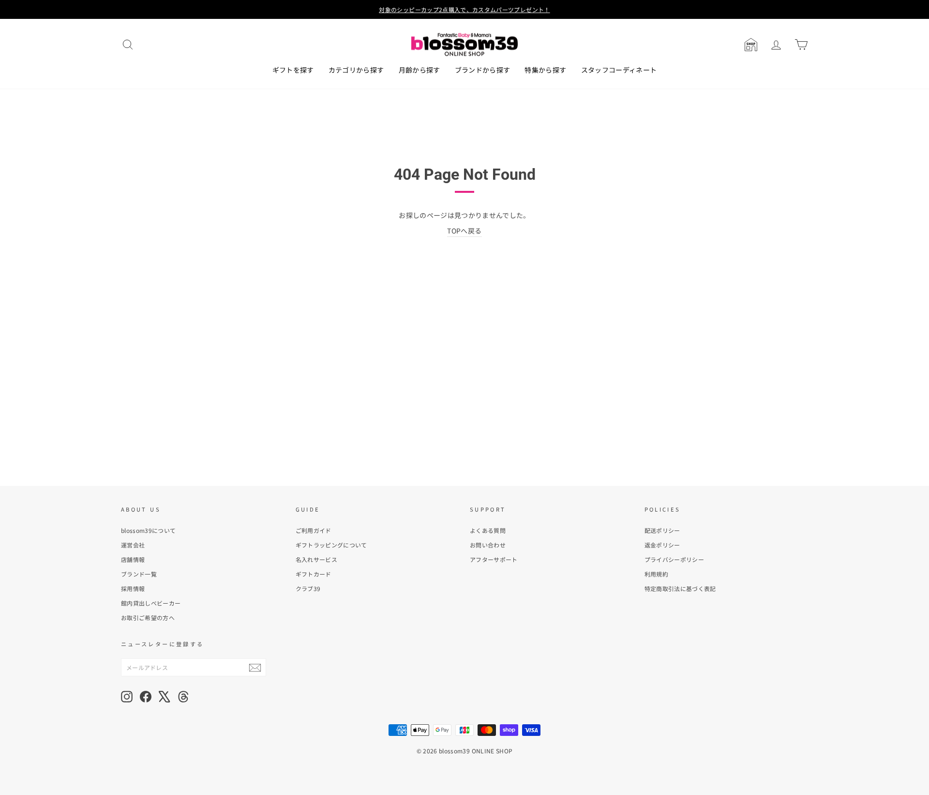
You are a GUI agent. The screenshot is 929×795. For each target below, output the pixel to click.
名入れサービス (316, 559)
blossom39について (148, 530)
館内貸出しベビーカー (151, 603)
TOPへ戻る (464, 230)
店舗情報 (133, 559)
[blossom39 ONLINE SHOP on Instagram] (127, 696)
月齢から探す (419, 70)
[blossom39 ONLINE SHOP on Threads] (183, 696)
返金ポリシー (662, 545)
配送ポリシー (662, 530)
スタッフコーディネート (619, 70)
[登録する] (255, 667)
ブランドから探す (482, 70)
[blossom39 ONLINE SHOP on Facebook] (145, 696)
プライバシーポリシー (674, 559)
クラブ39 (308, 588)
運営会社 (133, 545)
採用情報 (133, 588)
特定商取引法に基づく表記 (680, 588)
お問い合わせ (488, 545)
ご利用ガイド (313, 530)
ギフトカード (313, 574)
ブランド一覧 (139, 574)
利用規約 (656, 574)
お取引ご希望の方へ (148, 617)
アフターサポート (494, 559)
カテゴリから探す (356, 70)
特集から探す (545, 70)
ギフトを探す (293, 70)
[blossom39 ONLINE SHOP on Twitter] (164, 696)
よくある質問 (488, 530)
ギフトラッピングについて (331, 545)
